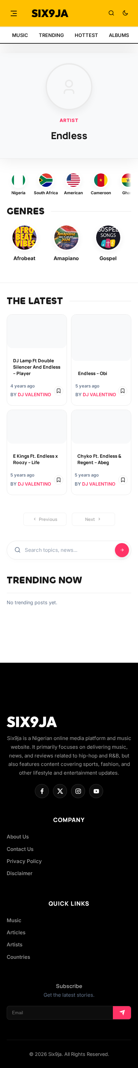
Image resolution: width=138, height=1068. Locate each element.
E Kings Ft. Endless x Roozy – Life (35, 459)
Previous (48, 519)
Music (14, 920)
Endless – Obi (92, 373)
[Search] (111, 13)
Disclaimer (19, 873)
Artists (14, 944)
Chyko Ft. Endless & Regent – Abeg (99, 459)
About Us (18, 836)
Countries (18, 957)
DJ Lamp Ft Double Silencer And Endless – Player (36, 367)
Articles (16, 932)
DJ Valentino (34, 394)
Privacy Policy (24, 861)
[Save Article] (58, 391)
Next (90, 519)
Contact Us (20, 849)
